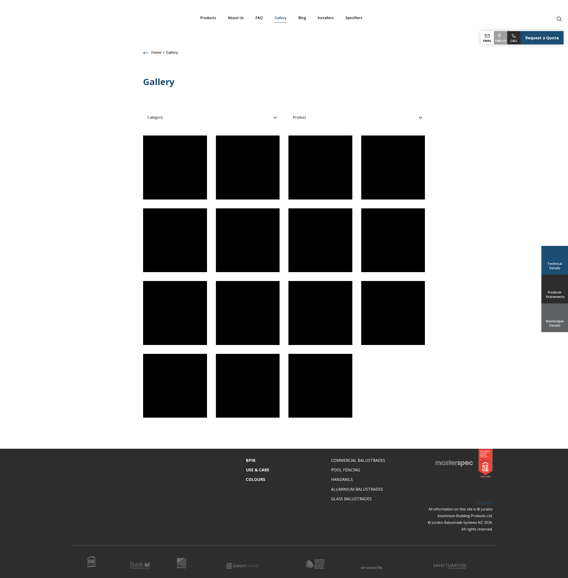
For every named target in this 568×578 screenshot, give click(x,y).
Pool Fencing (345, 469)
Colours (255, 479)
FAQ (259, 17)
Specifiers (353, 17)
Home (156, 52)
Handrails (342, 479)
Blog (302, 17)
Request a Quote (542, 37)
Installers (326, 17)
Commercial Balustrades (358, 460)
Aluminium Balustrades (357, 489)
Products (208, 17)
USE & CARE (257, 469)
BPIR (250, 460)
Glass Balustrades (351, 498)
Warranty (485, 502)
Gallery (280, 17)
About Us (236, 17)
